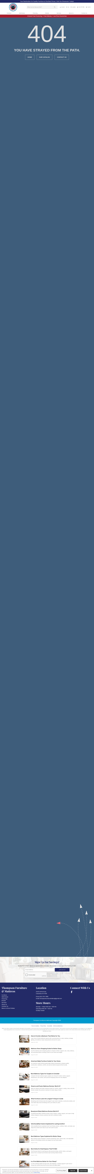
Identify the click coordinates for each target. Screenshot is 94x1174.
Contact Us (84, 13)
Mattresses (22, 13)
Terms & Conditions (35, 1025)
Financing (35, 13)
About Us (71, 13)
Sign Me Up (62, 969)
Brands (47, 13)
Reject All (72, 1170)
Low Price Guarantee (60, 16)
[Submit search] (54, 7)
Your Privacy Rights (61, 1170)
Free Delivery (48, 16)
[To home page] (13, 7)
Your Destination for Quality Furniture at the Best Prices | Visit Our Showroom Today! (47, 1)
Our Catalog (44, 57)
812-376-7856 (44, 996)
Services (59, 13)
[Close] (91, 1170)
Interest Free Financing (34, 16)
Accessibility (49, 1025)
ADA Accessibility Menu (58, 1025)
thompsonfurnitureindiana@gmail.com (51, 998)
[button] (60, 7)
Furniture (9, 13)
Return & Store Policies (8, 1008)
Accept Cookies (83, 1170)
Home (30, 57)
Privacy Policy (43, 1025)
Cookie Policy (37, 1172)
